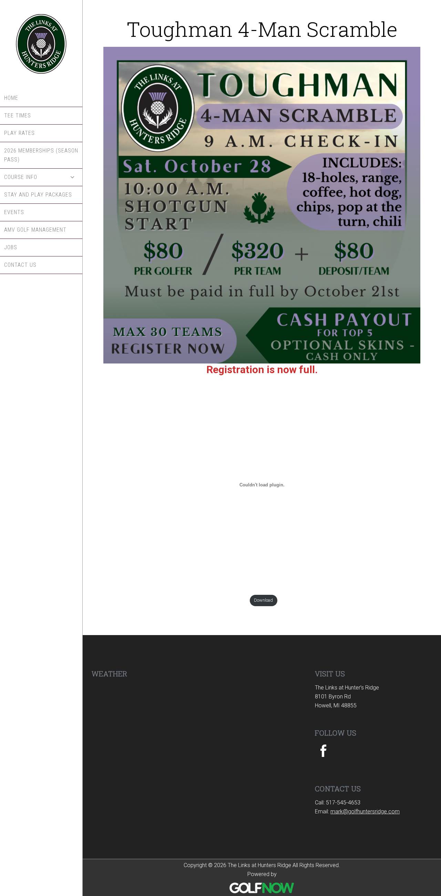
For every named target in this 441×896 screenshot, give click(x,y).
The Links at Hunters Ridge (41, 45)
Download (263, 600)
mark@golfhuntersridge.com (365, 811)
